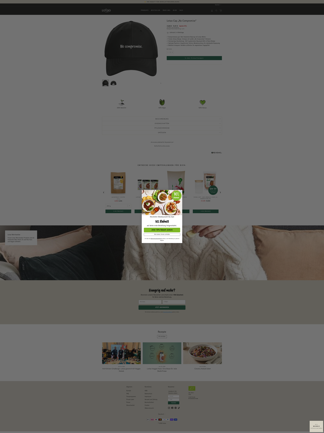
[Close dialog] (181, 191)
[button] (316, 426)
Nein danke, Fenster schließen (162, 234)
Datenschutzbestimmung (156, 238)
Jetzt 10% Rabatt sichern (162, 230)
